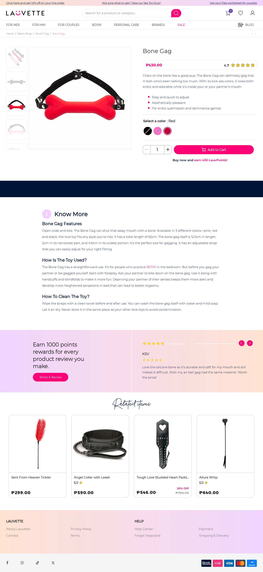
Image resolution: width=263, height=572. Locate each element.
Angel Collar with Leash (92, 477)
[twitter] (53, 563)
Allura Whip (208, 477)
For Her (13, 25)
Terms (75, 535)
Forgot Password (147, 535)
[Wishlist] (240, 13)
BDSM (96, 25)
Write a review (50, 377)
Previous (42, 98)
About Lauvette (18, 529)
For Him (38, 25)
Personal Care (126, 25)
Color (147, 121)
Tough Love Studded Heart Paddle (163, 477)
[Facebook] (7, 562)
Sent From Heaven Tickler (31, 477)
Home (10, 33)
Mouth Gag (42, 33)
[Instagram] (22, 562)
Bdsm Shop (24, 33)
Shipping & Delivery (214, 535)
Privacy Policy (80, 529)
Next (122, 98)
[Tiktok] (37, 563)
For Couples (68, 25)
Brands (158, 25)
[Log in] (252, 13)
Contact (12, 535)
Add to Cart (217, 150)
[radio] (148, 131)
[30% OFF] (162, 443)
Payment (206, 529)
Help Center (144, 529)
